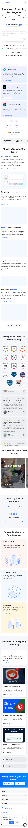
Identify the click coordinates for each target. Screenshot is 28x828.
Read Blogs (6, 662)
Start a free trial (8, 783)
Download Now (5, 301)
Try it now (4, 204)
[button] (25, 825)
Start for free (4, 237)
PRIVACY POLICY (4, 814)
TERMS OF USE (4, 812)
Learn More (4, 273)
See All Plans (6, 581)
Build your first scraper (7, 169)
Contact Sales (20, 783)
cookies (13, 817)
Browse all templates (13, 125)
